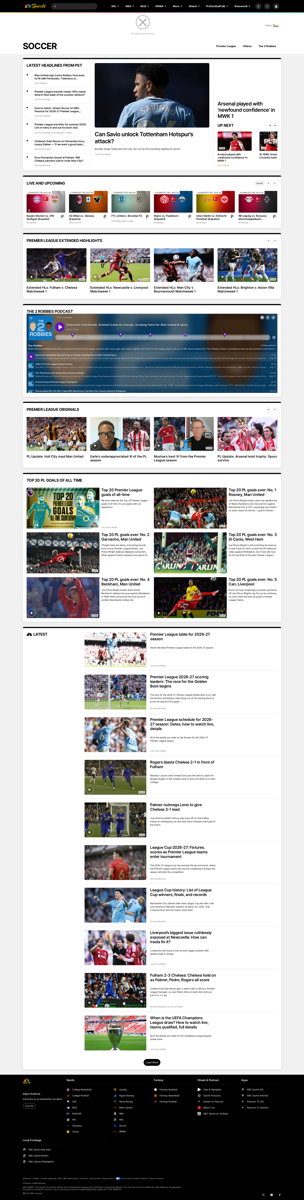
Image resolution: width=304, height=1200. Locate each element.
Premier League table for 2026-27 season (180, 636)
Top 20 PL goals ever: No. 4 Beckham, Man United (125, 581)
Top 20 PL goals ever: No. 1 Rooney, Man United (252, 492)
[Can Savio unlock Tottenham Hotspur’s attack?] (152, 95)
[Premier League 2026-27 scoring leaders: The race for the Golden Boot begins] (115, 692)
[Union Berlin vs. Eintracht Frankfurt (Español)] (215, 202)
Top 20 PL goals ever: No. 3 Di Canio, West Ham (253, 537)
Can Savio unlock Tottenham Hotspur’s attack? (144, 138)
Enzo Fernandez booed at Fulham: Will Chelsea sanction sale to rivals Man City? (59, 159)
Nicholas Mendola (42, 149)
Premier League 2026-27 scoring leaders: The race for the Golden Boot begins (179, 681)
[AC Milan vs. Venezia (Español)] (88, 202)
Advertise (27, 1178)
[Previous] (270, 125)
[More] (258, 6)
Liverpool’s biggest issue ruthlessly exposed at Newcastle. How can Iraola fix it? (181, 937)
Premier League (226, 46)
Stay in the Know (31, 1093)
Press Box (84, 1178)
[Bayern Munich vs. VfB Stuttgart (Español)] (46, 202)
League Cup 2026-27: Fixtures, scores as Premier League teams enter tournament (179, 852)
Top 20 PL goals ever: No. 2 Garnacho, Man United (125, 537)
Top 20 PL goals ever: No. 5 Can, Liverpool (253, 581)
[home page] (35, 6)
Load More (152, 1062)
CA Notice (143, 1178)
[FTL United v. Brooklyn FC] (130, 202)
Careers (36, 1178)
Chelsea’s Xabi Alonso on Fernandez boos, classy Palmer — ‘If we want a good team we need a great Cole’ (60, 143)
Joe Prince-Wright (103, 154)
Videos (247, 46)
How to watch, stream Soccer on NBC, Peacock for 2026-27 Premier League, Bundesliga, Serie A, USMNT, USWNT (57, 109)
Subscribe (29, 1106)
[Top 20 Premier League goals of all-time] (63, 508)
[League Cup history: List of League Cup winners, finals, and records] (115, 905)
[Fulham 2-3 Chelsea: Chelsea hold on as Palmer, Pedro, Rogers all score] (115, 990)
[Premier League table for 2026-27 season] (115, 649)
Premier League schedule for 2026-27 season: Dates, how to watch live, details (182, 724)
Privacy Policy (108, 1178)
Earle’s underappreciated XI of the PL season (118, 458)
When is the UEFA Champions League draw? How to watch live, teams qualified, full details (179, 1022)
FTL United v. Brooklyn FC (126, 215)
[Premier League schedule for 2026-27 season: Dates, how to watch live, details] (115, 734)
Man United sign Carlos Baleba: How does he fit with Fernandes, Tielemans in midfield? (60, 77)
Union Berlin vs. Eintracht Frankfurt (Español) (211, 217)
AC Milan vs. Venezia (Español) (81, 217)
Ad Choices (95, 1178)
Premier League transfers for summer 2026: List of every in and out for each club (60, 126)
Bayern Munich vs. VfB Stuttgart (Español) (40, 217)
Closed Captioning (48, 1178)
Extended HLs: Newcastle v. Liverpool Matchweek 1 (119, 289)
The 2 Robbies (267, 46)
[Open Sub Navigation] (118, 6)
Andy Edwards (41, 83)
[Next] (275, 125)
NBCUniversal (39, 1183)
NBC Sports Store (70, 1178)
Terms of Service (156, 1178)
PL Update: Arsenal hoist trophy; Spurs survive (247, 458)
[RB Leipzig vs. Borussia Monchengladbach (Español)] (258, 202)
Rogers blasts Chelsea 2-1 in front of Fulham (182, 764)
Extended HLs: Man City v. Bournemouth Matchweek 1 (175, 289)
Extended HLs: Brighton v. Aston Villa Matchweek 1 (246, 289)
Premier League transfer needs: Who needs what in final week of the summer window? (60, 93)
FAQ (59, 1178)
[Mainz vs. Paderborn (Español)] (173, 202)
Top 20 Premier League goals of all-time (121, 492)
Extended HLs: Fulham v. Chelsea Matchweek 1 (52, 289)
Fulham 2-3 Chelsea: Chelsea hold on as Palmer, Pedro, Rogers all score (183, 977)
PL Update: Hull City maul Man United (55, 456)
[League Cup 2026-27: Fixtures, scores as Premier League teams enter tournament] (115, 862)
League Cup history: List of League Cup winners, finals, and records (181, 892)
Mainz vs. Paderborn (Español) (166, 217)
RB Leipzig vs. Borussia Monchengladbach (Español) (252, 217)
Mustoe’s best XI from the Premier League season (180, 458)
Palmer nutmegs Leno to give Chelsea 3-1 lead (176, 807)
